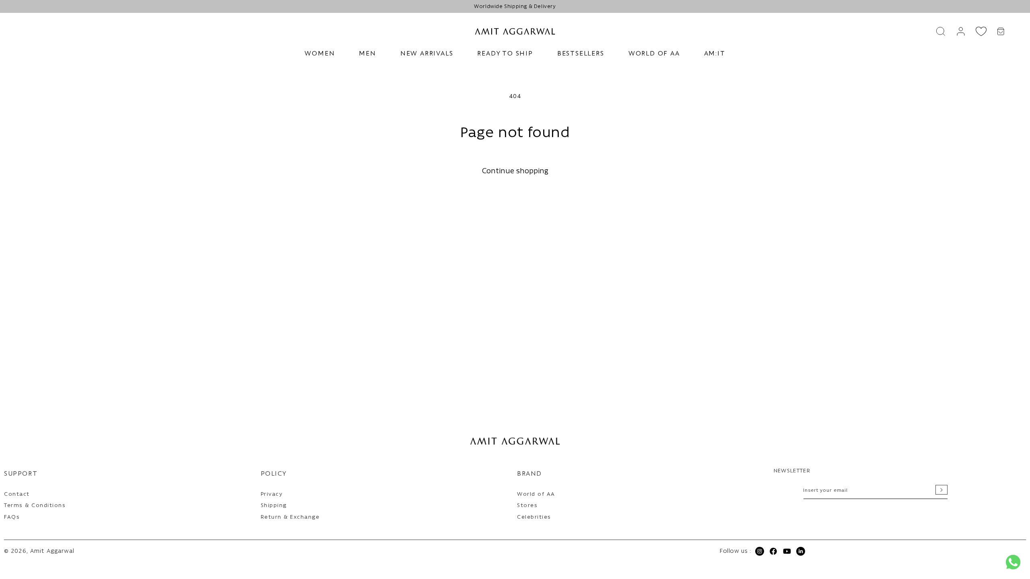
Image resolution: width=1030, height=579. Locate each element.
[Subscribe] (941, 490)
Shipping (274, 505)
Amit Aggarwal (52, 551)
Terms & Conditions (35, 505)
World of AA (536, 494)
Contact (17, 494)
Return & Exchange (290, 517)
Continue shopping (515, 171)
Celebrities (534, 517)
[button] (320, 54)
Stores (527, 505)
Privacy (272, 494)
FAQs (12, 517)
